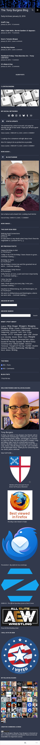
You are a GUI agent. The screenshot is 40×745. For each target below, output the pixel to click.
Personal (13, 339)
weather (35, 346)
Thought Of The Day (16, 346)
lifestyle (35, 334)
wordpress (29, 348)
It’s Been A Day (7, 64)
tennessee (4, 346)
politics (32, 339)
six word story (29, 341)
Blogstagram (11, 157)
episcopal (13, 332)
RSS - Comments (8, 368)
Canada (16, 328)
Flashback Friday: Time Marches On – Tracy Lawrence (17, 57)
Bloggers (23, 326)
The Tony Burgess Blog (14, 10)
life (29, 334)
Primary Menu (37, 10)
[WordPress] (9, 115)
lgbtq (25, 334)
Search (35, 315)
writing (14, 350)
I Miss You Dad (6, 279)
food (24, 332)
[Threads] (20, 115)
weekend (4, 348)
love (2, 337)
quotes (19, 342)
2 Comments (15, 66)
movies (14, 337)
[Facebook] (12, 115)
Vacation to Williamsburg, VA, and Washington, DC (19, 289)
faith (20, 332)
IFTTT (10, 334)
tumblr (28, 346)
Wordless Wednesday (16, 348)
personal (5, 339)
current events (16, 330)
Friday (29, 332)
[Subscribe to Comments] (1, 368)
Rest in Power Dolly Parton (11, 269)
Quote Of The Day (8, 342)
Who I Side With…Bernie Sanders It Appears (18, 31)
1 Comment (15, 60)
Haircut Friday (5, 218)
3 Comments (15, 24)
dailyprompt (5, 332)
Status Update (5, 133)
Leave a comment (17, 41)
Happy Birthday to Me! (9, 250)
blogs (11, 328)
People (31, 336)
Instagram (18, 334)
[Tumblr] (27, 115)
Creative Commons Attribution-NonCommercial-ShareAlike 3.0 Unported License (19, 736)
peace (25, 337)
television (28, 344)
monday (8, 337)
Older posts (20, 74)
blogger (15, 326)
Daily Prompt (25, 330)
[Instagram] (16, 115)
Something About (6, 344)
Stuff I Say (5, 22)
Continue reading (8, 256)
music (20, 337)
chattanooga (25, 328)
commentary (5, 330)
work (3, 350)
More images (6, 223)
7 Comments (15, 33)
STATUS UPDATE (12, 121)
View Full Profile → (7, 453)
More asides (6, 152)
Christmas (34, 328)
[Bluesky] (23, 115)
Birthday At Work (7, 260)
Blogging (4, 328)
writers (8, 350)
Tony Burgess (7, 432)
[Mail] (31, 115)
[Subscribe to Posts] (1, 365)
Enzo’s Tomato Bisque (9, 39)
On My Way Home (8, 47)
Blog (9, 326)
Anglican (3, 326)
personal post (23, 339)
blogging (31, 326)
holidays (4, 334)
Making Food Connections (10, 233)
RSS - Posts (7, 365)
